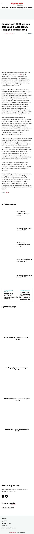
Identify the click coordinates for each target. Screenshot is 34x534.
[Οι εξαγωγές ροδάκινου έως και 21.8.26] (8, 276)
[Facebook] (3, 37)
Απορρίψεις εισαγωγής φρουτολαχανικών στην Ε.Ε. (11, 296)
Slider (6, 33)
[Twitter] (6, 37)
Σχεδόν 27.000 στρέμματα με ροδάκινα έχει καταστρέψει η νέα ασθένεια (24, 295)
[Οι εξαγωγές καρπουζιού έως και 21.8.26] (8, 214)
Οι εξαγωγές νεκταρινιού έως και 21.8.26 (23, 244)
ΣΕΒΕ (20, 74)
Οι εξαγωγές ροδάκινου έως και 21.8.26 (24, 276)
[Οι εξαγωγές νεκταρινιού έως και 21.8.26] (8, 245)
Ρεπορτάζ (11, 33)
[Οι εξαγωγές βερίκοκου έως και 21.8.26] (8, 261)
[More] (10, 37)
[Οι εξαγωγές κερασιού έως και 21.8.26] (8, 229)
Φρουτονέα (13, 532)
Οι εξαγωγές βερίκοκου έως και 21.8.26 (24, 260)
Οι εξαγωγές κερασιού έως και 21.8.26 (24, 229)
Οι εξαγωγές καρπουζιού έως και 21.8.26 (23, 213)
